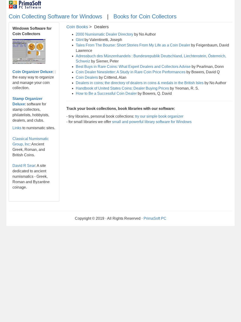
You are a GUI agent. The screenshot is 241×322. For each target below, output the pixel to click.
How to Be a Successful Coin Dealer (106, 93)
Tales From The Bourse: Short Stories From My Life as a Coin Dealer (133, 45)
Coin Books (77, 27)
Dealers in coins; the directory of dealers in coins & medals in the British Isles (140, 83)
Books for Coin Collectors (145, 16)
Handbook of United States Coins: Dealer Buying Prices (122, 88)
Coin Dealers (87, 77)
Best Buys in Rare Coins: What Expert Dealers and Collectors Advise (133, 67)
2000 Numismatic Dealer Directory (104, 34)
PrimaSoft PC (155, 218)
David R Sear (23, 166)
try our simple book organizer (159, 116)
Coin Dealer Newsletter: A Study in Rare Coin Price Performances (130, 72)
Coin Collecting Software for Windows (56, 16)
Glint (80, 40)
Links (16, 128)
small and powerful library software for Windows (152, 122)
